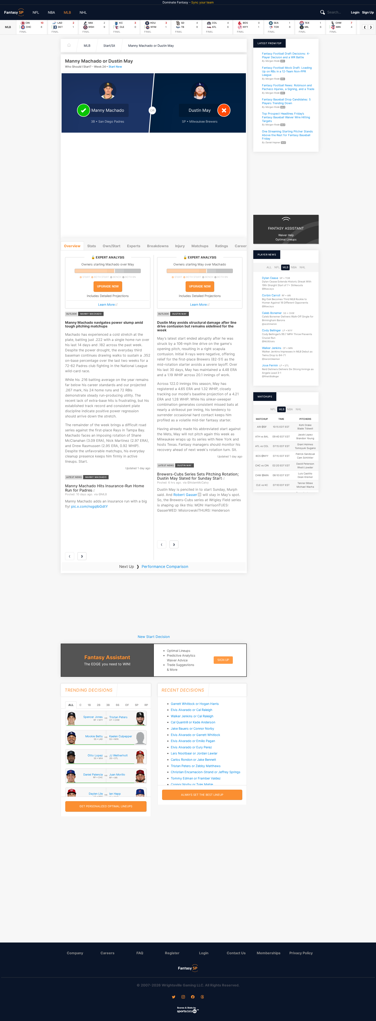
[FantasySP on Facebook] (192, 997)
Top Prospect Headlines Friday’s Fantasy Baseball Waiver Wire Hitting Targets (286, 117)
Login (355, 12)
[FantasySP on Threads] (202, 997)
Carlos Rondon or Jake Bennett (193, 759)
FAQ (139, 953)
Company (75, 953)
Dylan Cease (270, 278)
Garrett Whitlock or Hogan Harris (195, 704)
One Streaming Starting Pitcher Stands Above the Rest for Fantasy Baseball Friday (287, 135)
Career (241, 246)
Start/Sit (109, 45)
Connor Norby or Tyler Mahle (192, 784)
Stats (91, 246)
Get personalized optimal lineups (105, 806)
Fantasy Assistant (107, 657)
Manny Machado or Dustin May (151, 45)
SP (136, 705)
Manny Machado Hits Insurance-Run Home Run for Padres (104, 488)
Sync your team (202, 2)
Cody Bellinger (271, 330)
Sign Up (368, 12)
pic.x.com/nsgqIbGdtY (89, 506)
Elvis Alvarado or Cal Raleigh (191, 710)
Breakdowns (158, 246)
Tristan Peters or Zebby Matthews (196, 766)
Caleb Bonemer (272, 313)
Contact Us (236, 953)
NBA (51, 12)
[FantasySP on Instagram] (183, 997)
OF (127, 705)
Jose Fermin (270, 365)
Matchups (199, 246)
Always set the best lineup (202, 794)
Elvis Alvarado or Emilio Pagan (193, 741)
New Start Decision (154, 636)
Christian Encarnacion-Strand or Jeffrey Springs (205, 772)
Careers (107, 953)
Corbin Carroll (271, 295)
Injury (180, 246)
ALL (71, 705)
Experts (133, 246)
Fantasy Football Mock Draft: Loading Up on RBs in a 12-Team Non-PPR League (287, 71)
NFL (36, 12)
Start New (115, 66)
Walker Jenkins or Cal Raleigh (192, 716)
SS (117, 705)
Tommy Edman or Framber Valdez (196, 778)
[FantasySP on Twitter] (173, 997)
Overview (72, 246)
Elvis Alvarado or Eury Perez (191, 747)
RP (146, 705)
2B (98, 705)
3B (108, 705)
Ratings (221, 246)
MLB (67, 12)
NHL (83, 12)
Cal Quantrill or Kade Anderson (193, 722)
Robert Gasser (185, 494)
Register (172, 953)
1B (89, 705)
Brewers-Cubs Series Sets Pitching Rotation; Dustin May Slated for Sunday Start (198, 476)
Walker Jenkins (271, 348)
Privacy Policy (301, 953)
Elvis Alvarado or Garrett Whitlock (195, 735)
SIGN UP (223, 660)
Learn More (106, 304)
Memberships (268, 953)
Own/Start (111, 246)
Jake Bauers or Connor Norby (192, 728)
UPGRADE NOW (108, 286)
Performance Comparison (165, 566)
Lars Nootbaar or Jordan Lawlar (194, 753)
